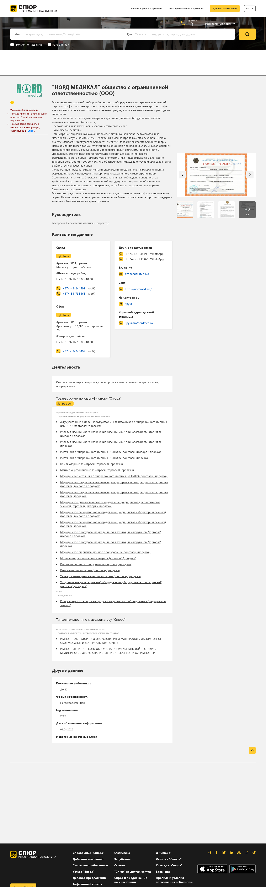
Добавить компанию (225, 8)
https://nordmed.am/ (138, 289)
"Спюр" (30, 130)
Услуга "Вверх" (84, 871)
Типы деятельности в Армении (186, 8)
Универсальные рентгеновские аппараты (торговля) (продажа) (100, 576)
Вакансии (163, 871)
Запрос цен (64, 403)
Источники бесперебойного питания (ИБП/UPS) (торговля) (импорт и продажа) (111, 451)
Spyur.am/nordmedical (139, 323)
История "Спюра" (169, 859)
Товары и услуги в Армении (146, 8)
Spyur (128, 304)
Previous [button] (182, 174)
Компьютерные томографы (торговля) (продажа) (91, 464)
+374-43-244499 (79, 288)
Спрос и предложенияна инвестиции (130, 880)
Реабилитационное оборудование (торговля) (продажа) (96, 564)
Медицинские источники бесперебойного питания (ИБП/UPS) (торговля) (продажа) (113, 476)
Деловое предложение (90, 878)
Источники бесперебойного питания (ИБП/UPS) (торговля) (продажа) (104, 458)
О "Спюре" (163, 853)
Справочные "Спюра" (89, 853)
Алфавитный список (87, 884)
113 (190, 24)
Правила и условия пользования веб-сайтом (174, 880)
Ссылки (119, 865)
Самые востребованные (90, 865)
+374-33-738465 (79, 293)
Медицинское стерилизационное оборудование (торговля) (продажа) (105, 552)
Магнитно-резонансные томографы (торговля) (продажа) (97, 470)
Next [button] (250, 174)
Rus (248, 8)
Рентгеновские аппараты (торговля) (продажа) (90, 570)
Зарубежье (122, 859)
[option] (216, 175)
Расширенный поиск (218, 23)
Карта (66, 256)
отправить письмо (137, 274)
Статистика (122, 853)
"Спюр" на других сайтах (132, 871)
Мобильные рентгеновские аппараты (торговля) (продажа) (98, 558)
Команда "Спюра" (169, 865)
